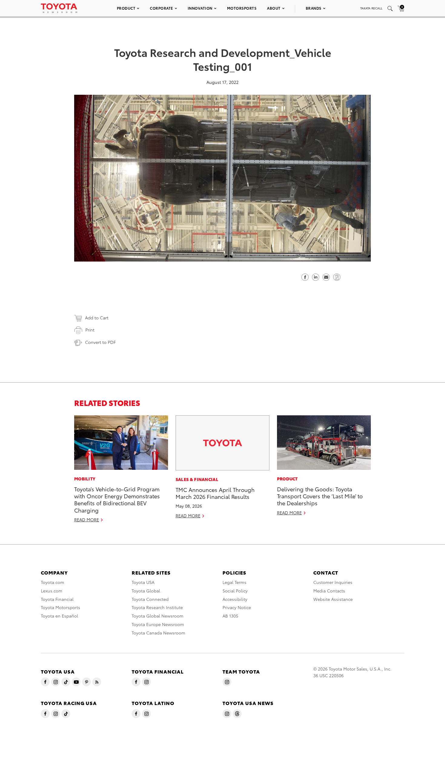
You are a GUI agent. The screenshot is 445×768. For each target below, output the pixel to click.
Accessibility (234, 599)
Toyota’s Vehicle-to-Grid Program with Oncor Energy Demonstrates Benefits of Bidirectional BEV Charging (117, 499)
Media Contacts (329, 591)
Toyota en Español (59, 616)
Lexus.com (51, 591)
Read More (86, 519)
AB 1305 (230, 616)
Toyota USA (143, 582)
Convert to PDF (100, 342)
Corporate (161, 8)
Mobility (84, 479)
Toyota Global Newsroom (157, 616)
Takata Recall (371, 8)
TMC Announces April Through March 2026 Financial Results (215, 493)
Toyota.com (52, 582)
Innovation (200, 8)
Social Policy (235, 591)
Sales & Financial (197, 479)
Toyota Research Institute (157, 607)
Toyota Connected (150, 599)
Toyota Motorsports (60, 607)
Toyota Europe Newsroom (158, 624)
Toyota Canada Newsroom (158, 633)
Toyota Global (146, 591)
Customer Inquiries (332, 582)
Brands (313, 8)
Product (126, 8)
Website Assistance (333, 599)
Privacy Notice (236, 607)
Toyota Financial (57, 599)
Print (89, 330)
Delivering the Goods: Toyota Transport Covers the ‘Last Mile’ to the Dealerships (320, 496)
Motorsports (242, 8)
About (274, 8)
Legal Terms (234, 582)
